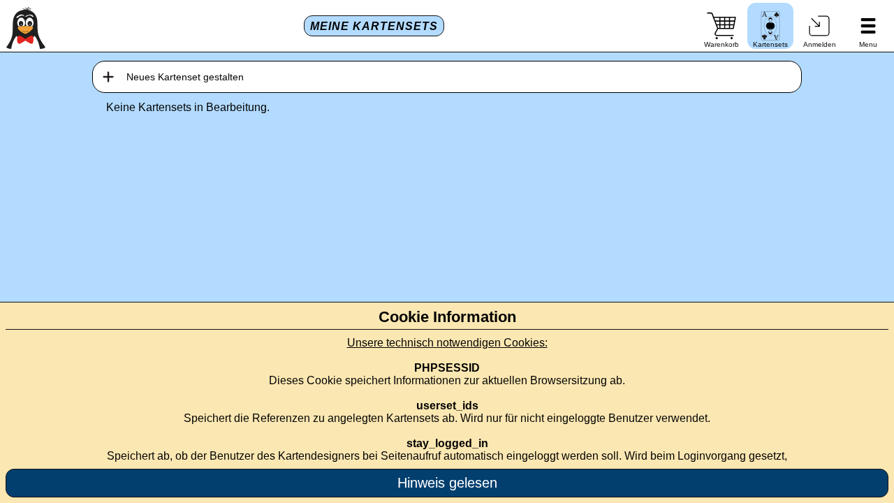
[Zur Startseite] (26, 26)
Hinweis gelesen (447, 482)
